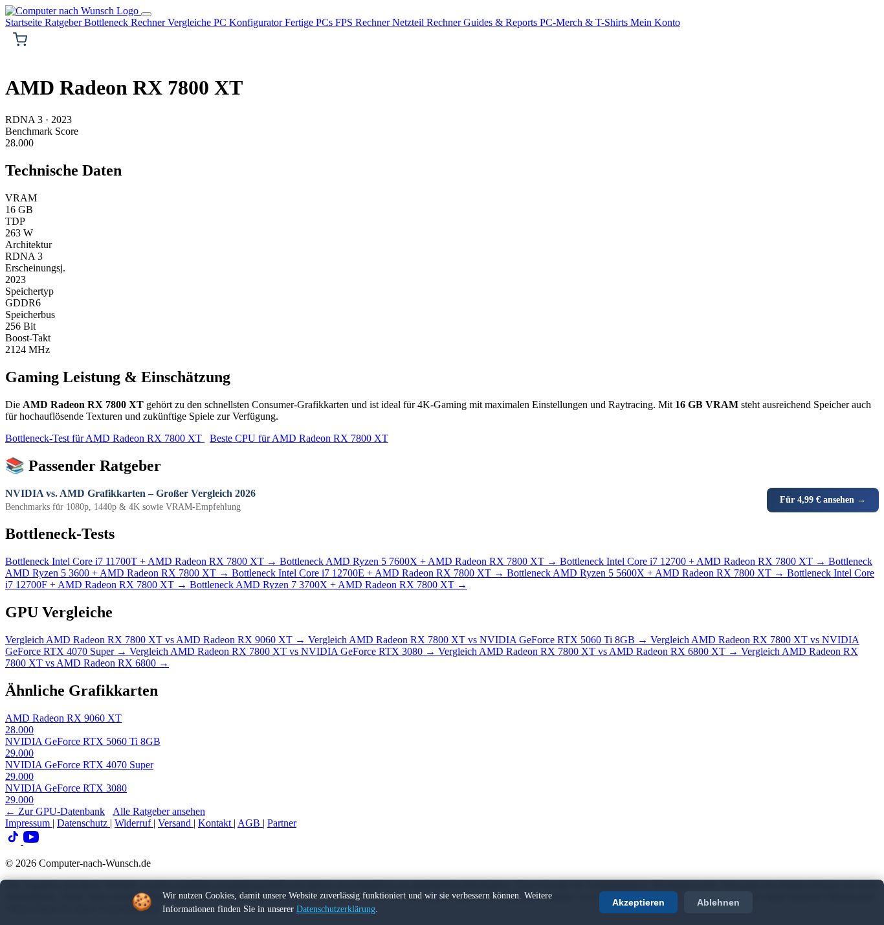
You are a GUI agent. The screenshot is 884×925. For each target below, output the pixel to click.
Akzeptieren (638, 902)
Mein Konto (655, 22)
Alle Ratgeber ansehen (159, 811)
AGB (250, 822)
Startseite (25, 22)
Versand (175, 822)
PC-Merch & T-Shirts (585, 22)
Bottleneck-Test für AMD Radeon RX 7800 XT (104, 438)
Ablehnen (718, 902)
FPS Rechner (363, 22)
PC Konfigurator (249, 22)
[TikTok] (14, 841)
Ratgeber (64, 22)
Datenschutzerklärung (335, 909)
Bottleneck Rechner (126, 22)
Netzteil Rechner (427, 22)
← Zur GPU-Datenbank (55, 811)
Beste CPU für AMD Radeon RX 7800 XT (299, 438)
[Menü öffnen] (146, 14)
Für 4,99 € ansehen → (823, 500)
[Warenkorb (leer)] (20, 40)
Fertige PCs (310, 22)
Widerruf (134, 822)
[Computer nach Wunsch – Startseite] (73, 10)
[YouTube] (31, 841)
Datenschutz (83, 822)
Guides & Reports (501, 22)
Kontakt (216, 822)
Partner (281, 822)
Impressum (28, 822)
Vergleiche (191, 22)
